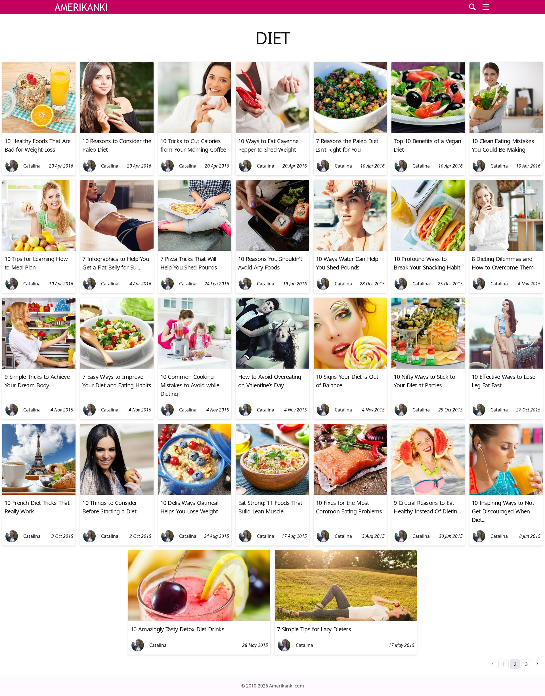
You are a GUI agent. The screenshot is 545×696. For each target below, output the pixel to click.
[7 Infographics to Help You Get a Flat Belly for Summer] (116, 249)
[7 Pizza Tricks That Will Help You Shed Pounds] (194, 249)
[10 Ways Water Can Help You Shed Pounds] (350, 249)
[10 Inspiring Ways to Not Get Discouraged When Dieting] (506, 493)
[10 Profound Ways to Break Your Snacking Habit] (428, 249)
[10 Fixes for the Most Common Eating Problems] (350, 493)
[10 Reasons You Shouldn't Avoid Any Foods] (272, 249)
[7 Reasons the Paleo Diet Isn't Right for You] (350, 131)
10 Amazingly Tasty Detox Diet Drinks (177, 629)
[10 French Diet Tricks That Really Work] (39, 493)
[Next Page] (538, 664)
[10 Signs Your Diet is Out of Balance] (350, 367)
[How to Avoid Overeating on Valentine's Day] (272, 367)
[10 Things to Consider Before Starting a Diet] (116, 493)
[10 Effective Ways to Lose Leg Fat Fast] (506, 367)
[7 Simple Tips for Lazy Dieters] (346, 619)
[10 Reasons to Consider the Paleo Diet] (116, 131)
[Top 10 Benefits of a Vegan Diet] (428, 131)
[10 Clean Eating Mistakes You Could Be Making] (506, 131)
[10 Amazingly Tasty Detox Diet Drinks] (199, 619)
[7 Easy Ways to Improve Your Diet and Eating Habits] (116, 367)
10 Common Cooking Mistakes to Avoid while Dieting (189, 385)
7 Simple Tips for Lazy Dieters (314, 629)
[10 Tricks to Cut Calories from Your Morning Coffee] (194, 131)
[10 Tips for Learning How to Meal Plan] (39, 249)
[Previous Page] (492, 664)
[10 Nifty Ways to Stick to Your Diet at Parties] (428, 367)
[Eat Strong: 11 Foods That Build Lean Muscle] (272, 493)
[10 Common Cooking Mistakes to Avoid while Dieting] (194, 367)
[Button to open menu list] (486, 6)
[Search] (472, 6)
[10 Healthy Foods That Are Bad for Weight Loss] (39, 131)
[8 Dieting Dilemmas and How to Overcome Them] (506, 249)
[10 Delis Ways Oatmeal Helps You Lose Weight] (194, 493)
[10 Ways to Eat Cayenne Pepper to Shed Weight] (272, 131)
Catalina (32, 166)
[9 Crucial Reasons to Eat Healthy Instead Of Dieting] (428, 493)
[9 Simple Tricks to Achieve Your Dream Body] (39, 367)
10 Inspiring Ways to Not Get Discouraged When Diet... (503, 511)
